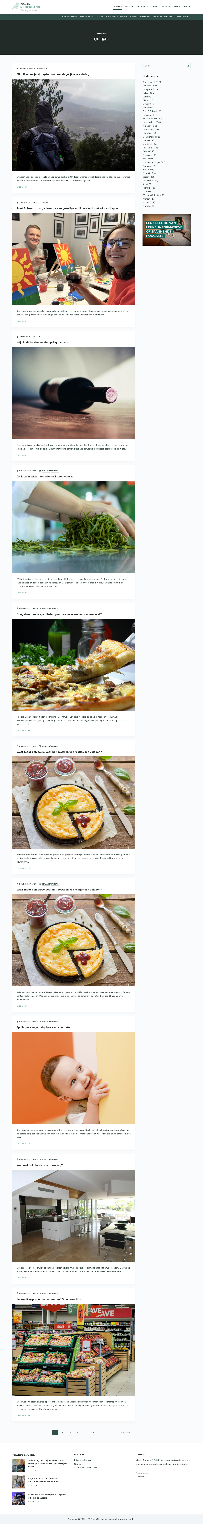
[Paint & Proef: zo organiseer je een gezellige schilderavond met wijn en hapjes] (73, 259)
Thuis (145, 191)
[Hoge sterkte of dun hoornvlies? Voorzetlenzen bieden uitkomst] (18, 1481)
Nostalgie (166, 7)
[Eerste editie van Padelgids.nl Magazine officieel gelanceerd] (18, 1498)
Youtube (147, 206)
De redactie (142, 1473)
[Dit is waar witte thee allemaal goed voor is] (73, 527)
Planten (146, 158)
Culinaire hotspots (69, 17)
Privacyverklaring (82, 1460)
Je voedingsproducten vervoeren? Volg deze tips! (49, 1299)
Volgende (125, 1432)
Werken (186, 17)
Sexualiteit (148, 180)
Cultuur (129, 7)
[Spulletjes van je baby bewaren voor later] (73, 1078)
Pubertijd (147, 173)
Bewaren (43, 69)
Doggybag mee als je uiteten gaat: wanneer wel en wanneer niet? (59, 614)
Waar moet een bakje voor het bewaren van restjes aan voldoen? (60, 751)
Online (146, 151)
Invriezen (147, 126)
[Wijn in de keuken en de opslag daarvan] (73, 393)
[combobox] (164, 65)
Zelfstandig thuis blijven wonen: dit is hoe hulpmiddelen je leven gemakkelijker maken (47, 1463)
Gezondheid (142, 7)
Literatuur (147, 133)
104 (93, 1432)
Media (154, 7)
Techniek (147, 187)
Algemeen (134, 17)
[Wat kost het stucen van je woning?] (73, 1216)
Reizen (177, 7)
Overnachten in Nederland (116, 17)
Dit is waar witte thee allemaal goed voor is (45, 476)
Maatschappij (149, 136)
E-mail (146, 104)
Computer (148, 89)
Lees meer (22, 187)
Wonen (187, 7)
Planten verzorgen (151, 162)
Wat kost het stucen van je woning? (40, 1165)
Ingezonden (145, 17)
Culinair (118, 7)
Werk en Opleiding (152, 195)
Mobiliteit (147, 144)
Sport (145, 184)
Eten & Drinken (150, 111)
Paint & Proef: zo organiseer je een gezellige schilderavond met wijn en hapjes (67, 208)
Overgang (147, 155)
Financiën (147, 115)
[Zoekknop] (187, 65)
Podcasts (168, 17)
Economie (148, 107)
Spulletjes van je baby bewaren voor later (44, 1027)
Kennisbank (157, 17)
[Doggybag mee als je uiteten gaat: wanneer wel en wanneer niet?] (73, 665)
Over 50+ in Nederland (85, 1467)
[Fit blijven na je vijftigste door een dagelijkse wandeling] (73, 125)
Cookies (78, 1464)
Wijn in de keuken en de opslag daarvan (42, 342)
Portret (178, 17)
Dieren (146, 100)
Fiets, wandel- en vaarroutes (91, 17)
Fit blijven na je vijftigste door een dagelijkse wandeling (53, 74)
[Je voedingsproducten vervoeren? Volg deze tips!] (73, 1350)
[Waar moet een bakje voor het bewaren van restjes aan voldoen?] (73, 802)
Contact (140, 1476)
